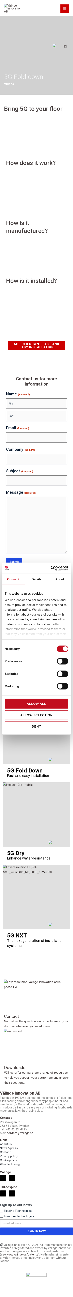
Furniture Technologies (19, 1216)
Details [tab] (37, 579)
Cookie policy (8, 1160)
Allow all (36, 703)
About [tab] (59, 579)
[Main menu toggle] (64, 8)
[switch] (62, 661)
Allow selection (36, 715)
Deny (36, 726)
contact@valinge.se (20, 1133)
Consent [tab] (13, 579)
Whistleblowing (10, 1164)
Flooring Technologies (18, 1210)
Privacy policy (9, 1156)
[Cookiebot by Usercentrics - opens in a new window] (51, 568)
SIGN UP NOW (37, 1231)
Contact (5, 1152)
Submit (14, 561)
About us (6, 1144)
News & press (9, 1148)
